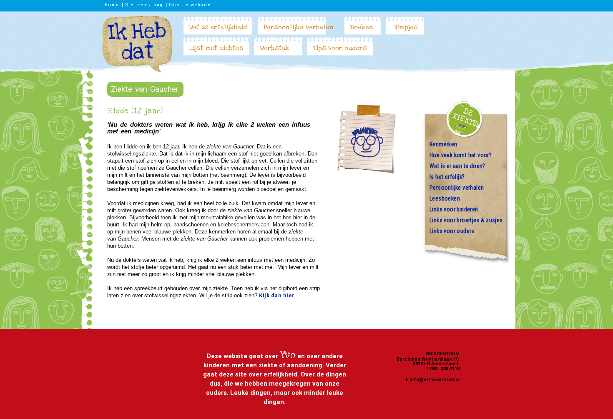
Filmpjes (405, 27)
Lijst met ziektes (216, 48)
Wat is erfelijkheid (218, 27)
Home (112, 5)
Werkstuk (274, 48)
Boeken (361, 27)
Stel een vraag (144, 5)
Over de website (190, 5)
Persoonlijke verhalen (299, 27)
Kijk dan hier (276, 295)
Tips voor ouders (340, 48)
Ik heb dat (137, 44)
